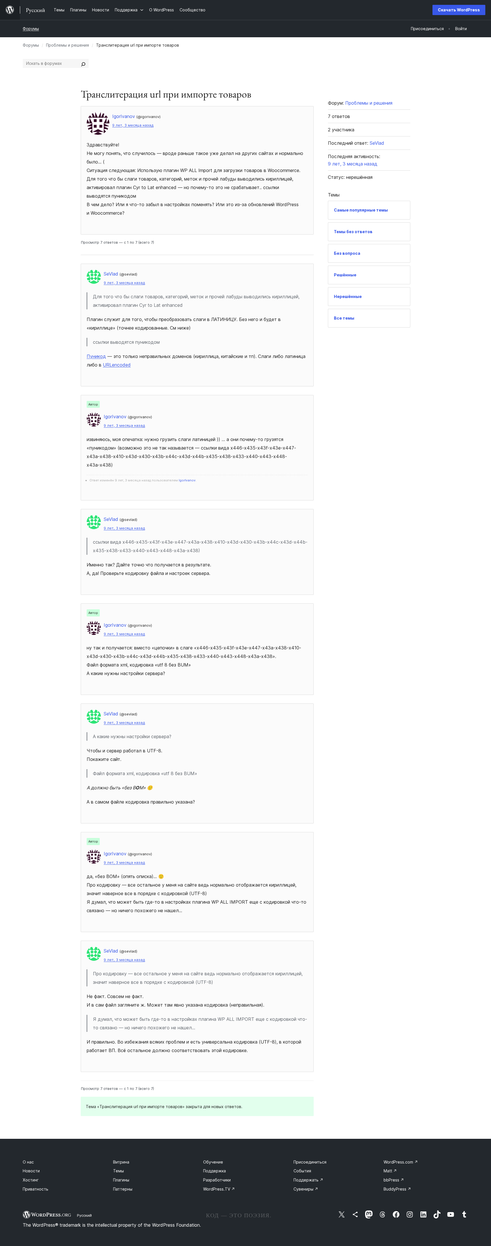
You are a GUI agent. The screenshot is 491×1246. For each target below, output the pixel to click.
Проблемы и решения (67, 45)
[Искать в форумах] (83, 63)
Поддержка (214, 1170)
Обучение (213, 1162)
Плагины (121, 1179)
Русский (84, 1215)
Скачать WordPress (459, 9)
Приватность (35, 1189)
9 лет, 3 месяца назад (132, 125)
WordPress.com (401, 1162)
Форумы (31, 28)
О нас (28, 1162)
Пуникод (96, 356)
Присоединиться (310, 1162)
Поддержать (308, 1179)
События (302, 1170)
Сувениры (306, 1189)
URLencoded (117, 365)
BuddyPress (397, 1189)
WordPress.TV (219, 1189)
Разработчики (217, 1179)
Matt (390, 1170)
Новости (31, 1170)
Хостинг (31, 1179)
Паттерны (122, 1189)
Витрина (121, 1162)
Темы (118, 1170)
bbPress (394, 1179)
